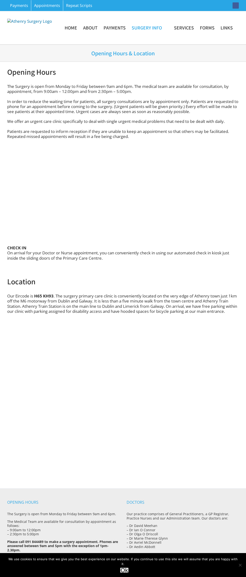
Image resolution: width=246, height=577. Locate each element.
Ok (124, 570)
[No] (240, 565)
